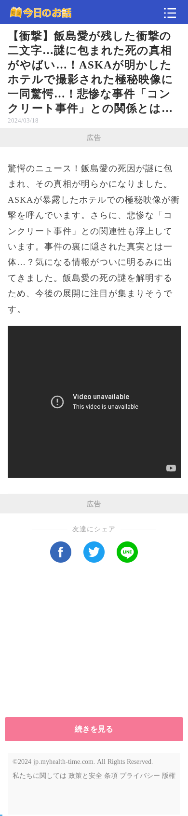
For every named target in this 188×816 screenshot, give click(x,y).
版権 (168, 775)
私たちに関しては (40, 775)
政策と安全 (85, 775)
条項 (111, 775)
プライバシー (140, 775)
